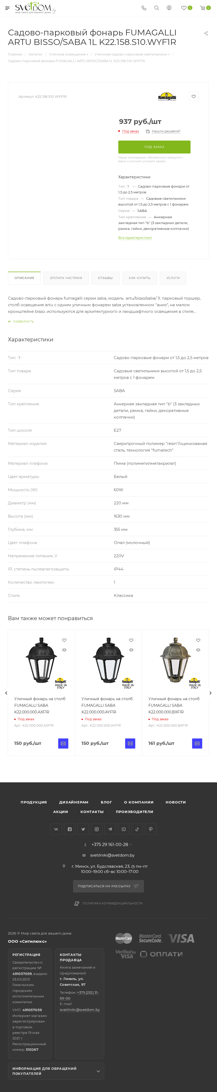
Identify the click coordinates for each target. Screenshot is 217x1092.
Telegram (110, 829)
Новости (176, 802)
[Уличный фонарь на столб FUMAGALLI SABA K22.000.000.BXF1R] (175, 663)
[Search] (156, 8)
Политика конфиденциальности (113, 903)
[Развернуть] (21, 321)
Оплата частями (66, 278)
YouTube (123, 829)
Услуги (173, 278)
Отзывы (105, 278)
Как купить (140, 278)
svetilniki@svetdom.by (112, 855)
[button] (191, 762)
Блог (106, 802)
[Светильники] (36, 8)
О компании (138, 802)
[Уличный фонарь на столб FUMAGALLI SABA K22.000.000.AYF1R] (108, 663)
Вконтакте (56, 829)
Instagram (96, 829)
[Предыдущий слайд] (6, 693)
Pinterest (150, 829)
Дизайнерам (74, 802)
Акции (60, 812)
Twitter (83, 829)
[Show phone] (144, 8)
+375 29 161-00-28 (110, 845)
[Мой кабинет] (169, 8)
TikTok (137, 829)
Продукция (34, 802)
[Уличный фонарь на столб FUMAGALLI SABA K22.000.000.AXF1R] (41, 663)
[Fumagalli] (167, 96)
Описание (24, 278)
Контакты (91, 812)
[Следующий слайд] (210, 693)
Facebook (69, 829)
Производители (134, 812)
